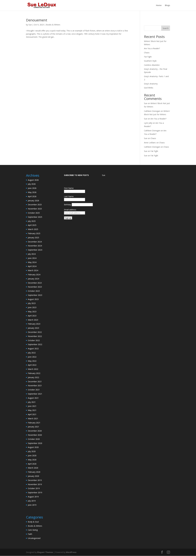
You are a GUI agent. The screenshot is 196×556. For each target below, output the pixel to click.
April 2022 (32, 365)
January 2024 (33, 278)
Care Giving (33, 530)
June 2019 (32, 505)
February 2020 (34, 472)
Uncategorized (34, 538)
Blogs (167, 5)
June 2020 (32, 455)
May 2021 (32, 410)
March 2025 (33, 229)
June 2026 (32, 188)
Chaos (146, 52)
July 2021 (32, 402)
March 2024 (33, 270)
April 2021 (32, 414)
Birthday (67, 204)
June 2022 (32, 357)
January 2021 (33, 426)
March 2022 (33, 369)
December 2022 (35, 332)
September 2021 (35, 394)
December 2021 (35, 381)
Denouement (36, 20)
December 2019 (35, 480)
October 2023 (34, 291)
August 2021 (33, 398)
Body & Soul (33, 521)
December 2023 (35, 283)
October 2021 (34, 389)
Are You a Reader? (152, 48)
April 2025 (32, 225)
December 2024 (35, 241)
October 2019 (34, 488)
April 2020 (32, 464)
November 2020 (35, 435)
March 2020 (33, 468)
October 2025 (34, 213)
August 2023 (33, 299)
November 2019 (35, 484)
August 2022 (33, 348)
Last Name (69, 196)
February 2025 (34, 233)
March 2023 (33, 320)
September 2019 (35, 492)
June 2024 (32, 258)
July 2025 (32, 221)
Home (158, 5)
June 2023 (32, 307)
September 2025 (35, 217)
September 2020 (35, 443)
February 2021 (34, 422)
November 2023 (35, 287)
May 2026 (32, 192)
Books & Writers (53, 24)
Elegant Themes (45, 552)
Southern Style (150, 61)
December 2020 (35, 431)
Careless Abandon (152, 65)
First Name (69, 188)
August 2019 (33, 496)
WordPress (71, 552)
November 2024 (35, 245)
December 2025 (35, 204)
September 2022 (35, 344)
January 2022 (33, 377)
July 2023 (32, 303)
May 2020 (32, 459)
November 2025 (35, 208)
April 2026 (32, 196)
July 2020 (32, 451)
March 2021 (33, 418)
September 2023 (35, 295)
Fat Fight (148, 56)
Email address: (70, 209)
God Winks (148, 87)
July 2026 (32, 184)
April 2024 (32, 266)
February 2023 (34, 324)
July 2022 (32, 352)
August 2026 (33, 180)
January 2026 (33, 200)
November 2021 (35, 385)
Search (166, 28)
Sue (30, 24)
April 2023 (32, 315)
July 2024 (32, 254)
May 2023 (32, 311)
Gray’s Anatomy (151, 83)
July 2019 (32, 501)
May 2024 (32, 262)
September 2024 (35, 250)
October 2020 (34, 439)
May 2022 (32, 361)
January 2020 (33, 476)
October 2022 (34, 340)
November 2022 (35, 336)
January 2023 (33, 328)
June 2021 (32, 406)
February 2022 (34, 373)
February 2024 (34, 274)
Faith (30, 534)
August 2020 (33, 447)
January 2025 (33, 237)
